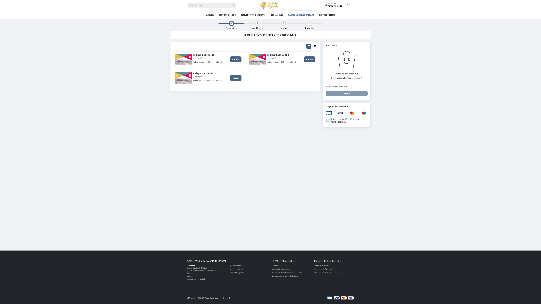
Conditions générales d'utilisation (285, 276)
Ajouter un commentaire (336, 86)
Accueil (210, 15)
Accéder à (335, 5)
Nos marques (276, 15)
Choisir (235, 59)
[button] (349, 6)
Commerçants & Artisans (253, 15)
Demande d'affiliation (323, 269)
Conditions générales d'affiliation (327, 272)
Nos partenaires (236, 269)
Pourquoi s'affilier (321, 266)
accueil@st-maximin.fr (196, 279)
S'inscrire (275, 266)
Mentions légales (237, 272)
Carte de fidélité (327, 15)
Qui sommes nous (237, 266)
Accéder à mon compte (281, 269)
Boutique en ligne (227, 15)
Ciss (230, 298)
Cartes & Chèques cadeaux (301, 15)
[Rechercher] (233, 5)
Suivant (346, 93)
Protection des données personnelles (287, 272)
